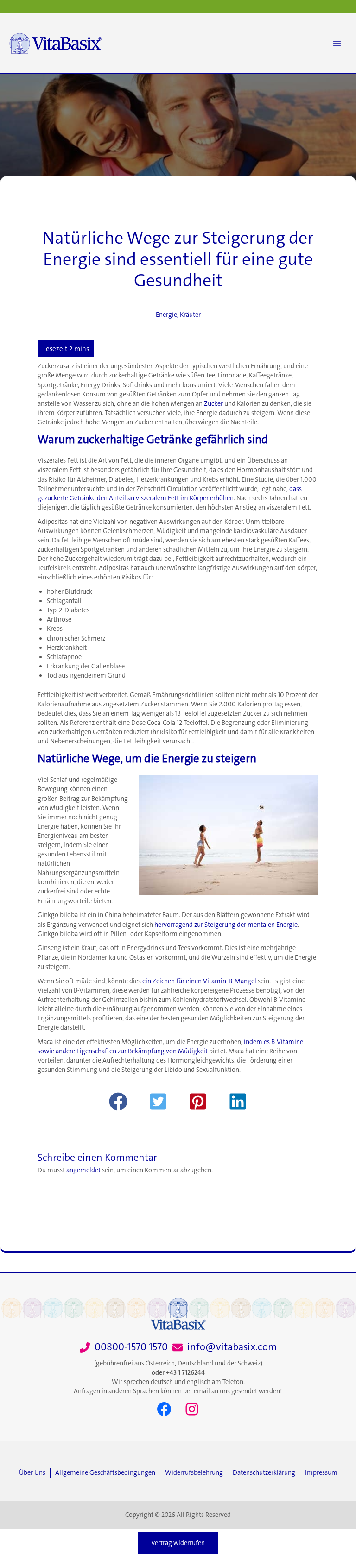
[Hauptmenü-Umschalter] (337, 43)
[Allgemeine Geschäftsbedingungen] (107, 1473)
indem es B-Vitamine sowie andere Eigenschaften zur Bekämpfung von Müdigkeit (170, 1047)
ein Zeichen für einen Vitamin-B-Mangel (199, 981)
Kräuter (190, 314)
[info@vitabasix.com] (224, 1347)
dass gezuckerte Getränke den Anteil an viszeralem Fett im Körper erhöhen (170, 493)
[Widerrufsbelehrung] (196, 1473)
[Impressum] (321, 1473)
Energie (166, 314)
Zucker (213, 403)
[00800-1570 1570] (124, 1347)
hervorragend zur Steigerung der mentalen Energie (226, 924)
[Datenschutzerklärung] (266, 1473)
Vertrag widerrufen (178, 1543)
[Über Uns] (34, 1473)
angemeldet (83, 1170)
